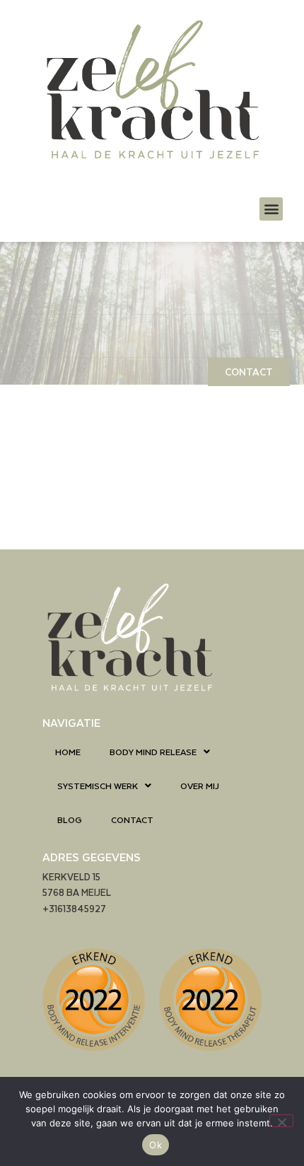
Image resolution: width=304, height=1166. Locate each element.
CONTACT (132, 819)
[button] (271, 209)
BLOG (69, 819)
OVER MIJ (199, 786)
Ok (155, 1144)
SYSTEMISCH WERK (97, 786)
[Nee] (281, 1120)
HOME (68, 752)
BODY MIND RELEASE (153, 752)
